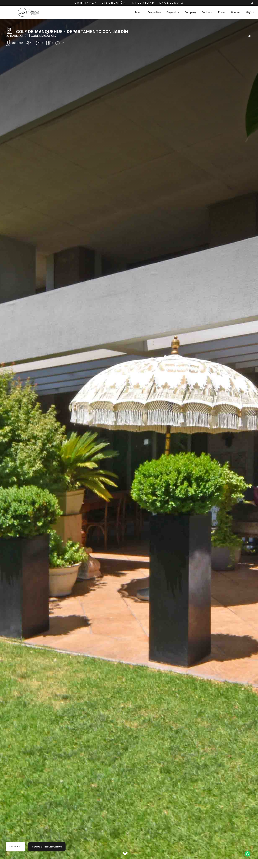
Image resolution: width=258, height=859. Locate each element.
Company (190, 12)
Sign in (250, 12)
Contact (236, 12)
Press (221, 12)
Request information (47, 846)
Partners (207, 12)
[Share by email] (249, 36)
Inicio (138, 12)
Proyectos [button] (172, 12)
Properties (154, 12)
